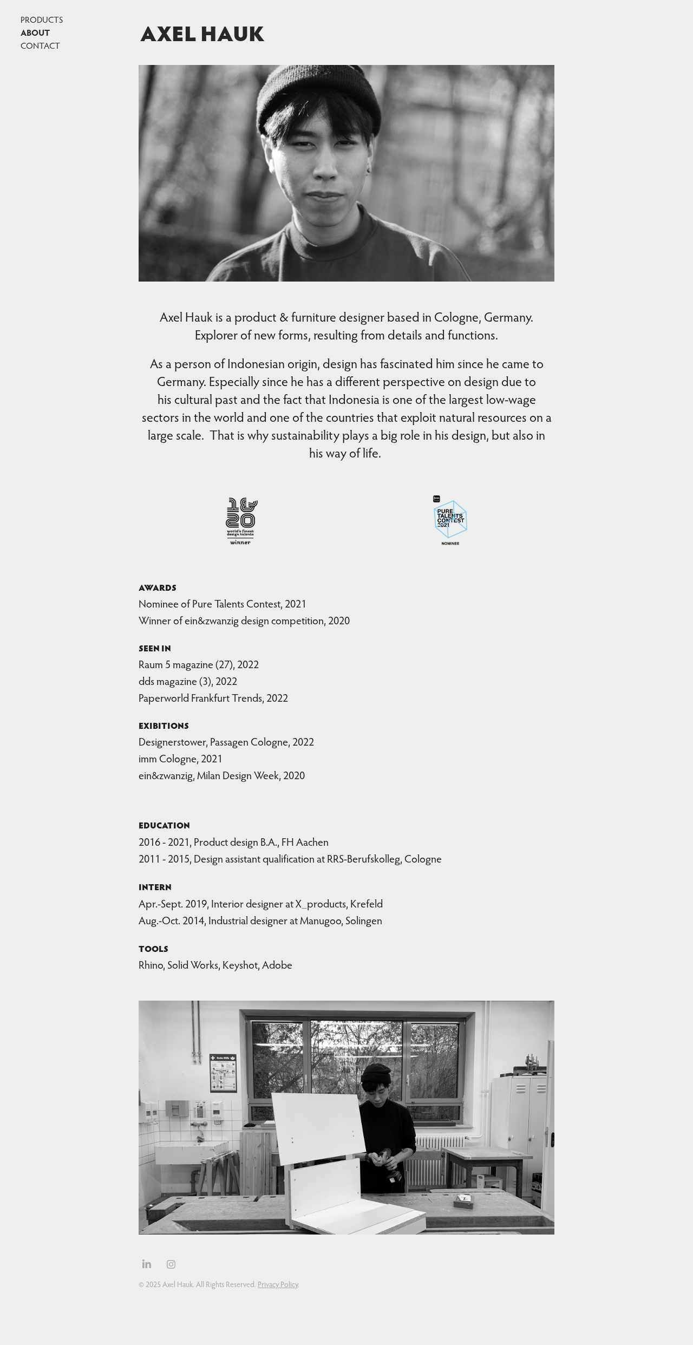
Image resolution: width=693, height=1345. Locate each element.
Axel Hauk (202, 32)
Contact (40, 45)
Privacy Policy (278, 1284)
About (35, 32)
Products (42, 19)
